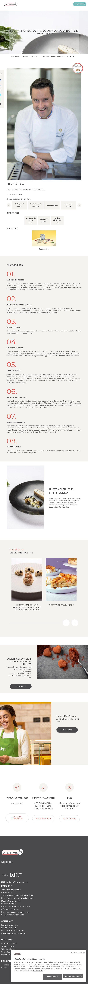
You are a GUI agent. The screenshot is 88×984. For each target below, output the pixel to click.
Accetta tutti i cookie (73, 976)
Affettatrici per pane (10, 909)
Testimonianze (7, 946)
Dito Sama (15, 56)
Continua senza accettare (77, 952)
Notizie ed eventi (8, 928)
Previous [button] (9, 205)
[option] (19, 205)
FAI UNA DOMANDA (17, 818)
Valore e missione (8, 949)
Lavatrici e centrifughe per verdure (16, 906)
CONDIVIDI (21, 686)
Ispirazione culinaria (9, 925)
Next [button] (79, 205)
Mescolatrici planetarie (11, 901)
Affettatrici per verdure (11, 890)
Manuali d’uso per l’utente (12, 931)
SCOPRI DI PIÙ (43, 819)
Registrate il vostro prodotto (13, 933)
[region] (48, 966)
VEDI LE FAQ (69, 819)
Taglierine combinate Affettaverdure (17, 895)
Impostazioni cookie (52, 977)
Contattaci (79, 4)
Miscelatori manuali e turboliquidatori (17, 898)
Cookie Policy (38, 971)
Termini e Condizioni (9, 965)
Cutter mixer (6, 893)
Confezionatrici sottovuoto (12, 915)
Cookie (4, 968)
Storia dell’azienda (9, 944)
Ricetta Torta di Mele (61, 605)
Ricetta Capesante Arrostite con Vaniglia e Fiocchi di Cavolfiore (27, 607)
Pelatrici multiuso (8, 904)
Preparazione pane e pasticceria (15, 912)
